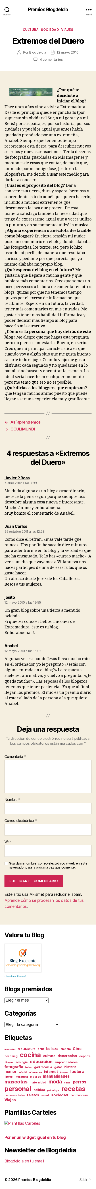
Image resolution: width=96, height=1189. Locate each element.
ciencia (66, 1049)
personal (17, 1089)
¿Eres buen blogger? (15, 976)
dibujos (8, 1062)
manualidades (56, 1076)
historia (70, 1067)
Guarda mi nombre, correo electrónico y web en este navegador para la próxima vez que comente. (48, 865)
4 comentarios (51, 59)
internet (51, 1072)
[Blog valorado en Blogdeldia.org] (23, 958)
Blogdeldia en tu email (24, 1161)
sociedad (50, 29)
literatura (21, 1076)
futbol (28, 1067)
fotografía (13, 1066)
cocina (30, 1055)
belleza (52, 1049)
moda (55, 1082)
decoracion (67, 1056)
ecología (21, 1062)
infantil (22, 1072)
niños (67, 1082)
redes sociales (14, 1095)
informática (35, 1072)
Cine (77, 1048)
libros (8, 1076)
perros (79, 1082)
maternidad (38, 1082)
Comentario (15, 757)
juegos (64, 1072)
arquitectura (26, 1049)
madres (35, 1076)
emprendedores (66, 1062)
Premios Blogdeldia (48, 9)
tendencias (79, 1095)
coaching (11, 1056)
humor (10, 1071)
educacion (41, 1061)
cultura (31, 29)
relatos (33, 1095)
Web (8, 842)
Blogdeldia (37, 52)
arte (41, 1049)
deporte (84, 1056)
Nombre (12, 800)
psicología (53, 1090)
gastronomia (43, 1067)
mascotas (15, 1082)
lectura (77, 1071)
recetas (73, 1089)
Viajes (67, 29)
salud (45, 1095)
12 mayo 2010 (68, 52)
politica (39, 1090)
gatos (58, 1067)
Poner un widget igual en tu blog (35, 1137)
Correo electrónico (20, 821)
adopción (9, 1049)
